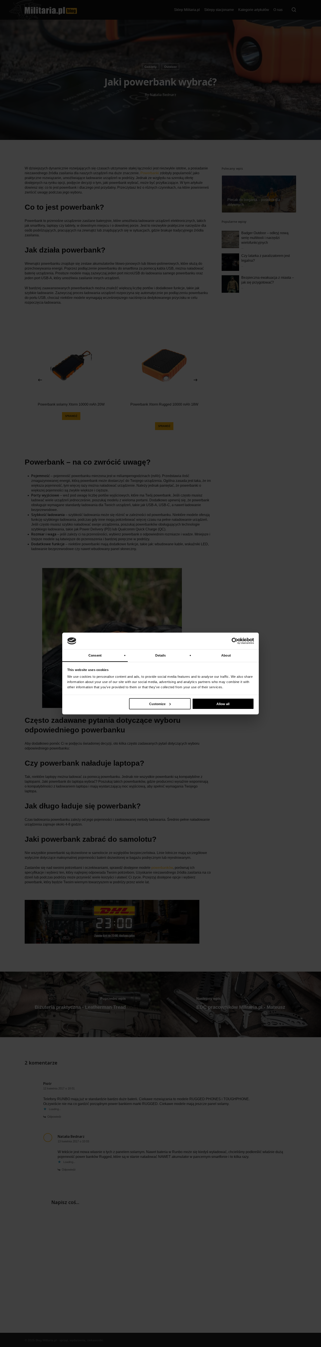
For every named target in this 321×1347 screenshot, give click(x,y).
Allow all (223, 704)
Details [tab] (160, 655)
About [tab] (226, 655)
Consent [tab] (95, 655)
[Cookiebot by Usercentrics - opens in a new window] (235, 641)
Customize (157, 704)
